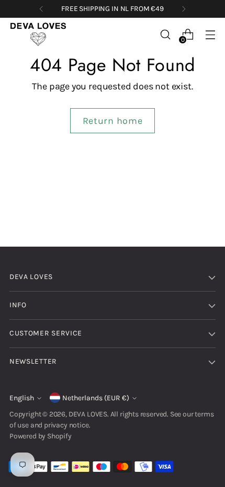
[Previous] (41, 9)
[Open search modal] (165, 34)
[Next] (183, 9)
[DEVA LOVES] (38, 34)
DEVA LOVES (88, 414)
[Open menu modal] (210, 34)
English (21, 397)
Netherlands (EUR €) (95, 397)
